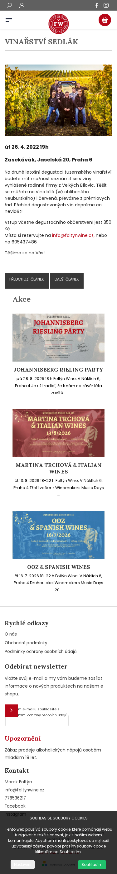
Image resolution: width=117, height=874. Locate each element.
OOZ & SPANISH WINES (58, 567)
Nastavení (22, 864)
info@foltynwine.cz (24, 790)
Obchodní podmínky (26, 643)
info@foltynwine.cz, (73, 235)
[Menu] (8, 18)
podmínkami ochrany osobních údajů (36, 715)
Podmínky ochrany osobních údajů (41, 652)
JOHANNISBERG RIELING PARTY (58, 370)
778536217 (15, 798)
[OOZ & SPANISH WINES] (58, 557)
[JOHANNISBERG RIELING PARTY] (58, 360)
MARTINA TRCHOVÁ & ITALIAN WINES (59, 468)
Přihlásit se (11, 710)
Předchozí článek (26, 279)
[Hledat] (9, 6)
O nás (11, 634)
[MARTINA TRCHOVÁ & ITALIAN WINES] (58, 455)
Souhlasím (92, 864)
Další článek (67, 279)
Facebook (15, 806)
